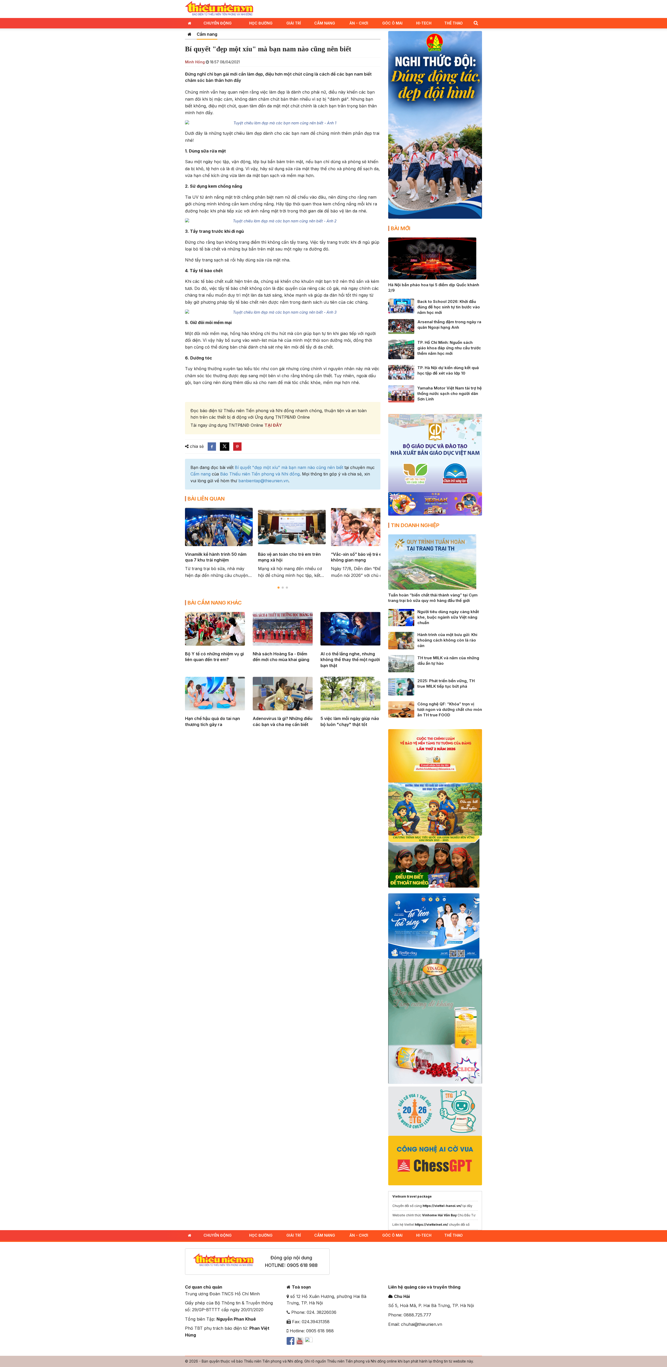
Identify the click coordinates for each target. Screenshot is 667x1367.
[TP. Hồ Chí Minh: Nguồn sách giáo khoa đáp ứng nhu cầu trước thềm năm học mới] (401, 348)
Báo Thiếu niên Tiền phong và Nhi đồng (260, 474)
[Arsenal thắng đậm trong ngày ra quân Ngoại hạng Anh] (401, 326)
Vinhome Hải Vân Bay (439, 1215)
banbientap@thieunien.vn (263, 480)
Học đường (261, 23)
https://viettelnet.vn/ (431, 1224)
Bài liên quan (206, 499)
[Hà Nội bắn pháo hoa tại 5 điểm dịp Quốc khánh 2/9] (432, 258)
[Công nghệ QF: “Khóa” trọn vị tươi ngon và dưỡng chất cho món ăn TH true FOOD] (401, 709)
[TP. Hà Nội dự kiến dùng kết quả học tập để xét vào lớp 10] (401, 371)
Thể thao (453, 23)
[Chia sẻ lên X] (224, 446)
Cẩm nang (324, 23)
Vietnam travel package (412, 1196)
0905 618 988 (302, 1265)
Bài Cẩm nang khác (215, 603)
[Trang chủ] (189, 34)
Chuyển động (217, 23)
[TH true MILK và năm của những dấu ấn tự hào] (401, 663)
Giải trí (293, 23)
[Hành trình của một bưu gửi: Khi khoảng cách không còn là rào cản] (401, 640)
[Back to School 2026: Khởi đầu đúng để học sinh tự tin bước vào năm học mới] (401, 305)
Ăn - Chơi (358, 23)
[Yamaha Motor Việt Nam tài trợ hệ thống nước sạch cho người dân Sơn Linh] (401, 393)
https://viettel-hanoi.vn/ (442, 1206)
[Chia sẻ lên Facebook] (212, 446)
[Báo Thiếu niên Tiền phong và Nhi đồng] (219, 8)
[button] (476, 23)
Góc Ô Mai (392, 23)
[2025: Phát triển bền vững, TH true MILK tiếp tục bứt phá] (401, 686)
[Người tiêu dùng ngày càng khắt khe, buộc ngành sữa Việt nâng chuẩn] (401, 617)
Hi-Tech (423, 23)
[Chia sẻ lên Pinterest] (237, 446)
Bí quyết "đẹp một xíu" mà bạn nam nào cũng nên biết (289, 467)
